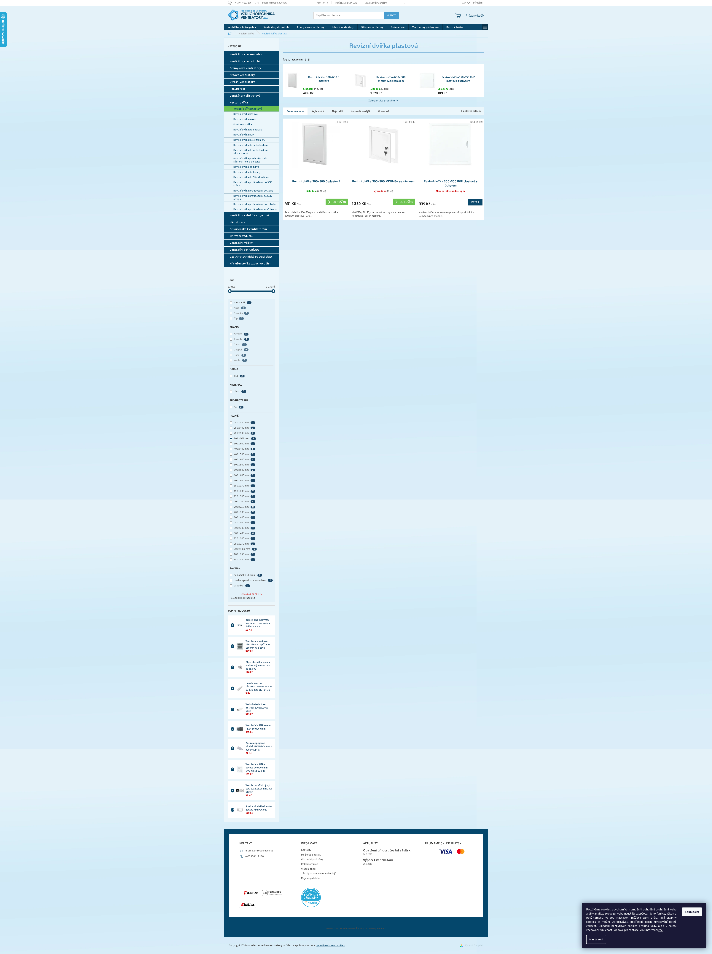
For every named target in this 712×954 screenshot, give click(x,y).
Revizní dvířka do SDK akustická (251, 177)
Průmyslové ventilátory (245, 68)
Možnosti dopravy (346, 3)
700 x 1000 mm (244, 549)
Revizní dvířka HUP (243, 135)
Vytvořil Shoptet (474, 945)
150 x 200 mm (244, 491)
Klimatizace (238, 222)
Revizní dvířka (239, 102)
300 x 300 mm (244, 528)
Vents (239, 360)
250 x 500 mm (244, 433)
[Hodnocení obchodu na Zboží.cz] (247, 905)
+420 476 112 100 (254, 856)
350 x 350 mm (244, 559)
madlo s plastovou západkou (252, 580)
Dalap (239, 344)
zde (660, 930)
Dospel (240, 350)
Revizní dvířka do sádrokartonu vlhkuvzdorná (250, 152)
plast (239, 391)
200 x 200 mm (244, 501)
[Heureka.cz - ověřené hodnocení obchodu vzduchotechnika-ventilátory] (311, 897)
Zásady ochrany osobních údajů (318, 873)
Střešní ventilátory (242, 82)
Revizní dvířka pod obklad (247, 130)
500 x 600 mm (244, 470)
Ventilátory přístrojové (245, 96)
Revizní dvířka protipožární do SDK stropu (252, 197)
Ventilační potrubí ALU (244, 250)
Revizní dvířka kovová (245, 114)
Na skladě (242, 302)
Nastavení (596, 939)
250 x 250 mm (244, 544)
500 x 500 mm (244, 465)
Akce (239, 308)
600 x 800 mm (244, 480)
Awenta (240, 339)
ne (238, 407)
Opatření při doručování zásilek (386, 850)
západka (241, 586)
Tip (238, 318)
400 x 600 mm (244, 459)
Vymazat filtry (250, 594)
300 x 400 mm (244, 533)
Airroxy (240, 334)
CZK (464, 3)
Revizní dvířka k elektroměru (249, 140)
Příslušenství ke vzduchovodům (250, 263)
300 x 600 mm (244, 444)
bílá (238, 376)
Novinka (240, 313)
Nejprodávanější (360, 111)
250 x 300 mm (244, 522)
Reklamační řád (309, 864)
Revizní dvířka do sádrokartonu (250, 145)
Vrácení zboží (308, 869)
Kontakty (322, 3)
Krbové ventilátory (242, 75)
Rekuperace (238, 89)
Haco (239, 355)
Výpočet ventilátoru (378, 860)
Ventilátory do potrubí (245, 61)
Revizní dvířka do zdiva (246, 167)
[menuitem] (242, 27)
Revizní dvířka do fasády (247, 172)
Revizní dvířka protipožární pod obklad (254, 204)
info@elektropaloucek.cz (259, 851)
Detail (475, 202)
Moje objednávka (310, 878)
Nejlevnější (317, 111)
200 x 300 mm (244, 512)
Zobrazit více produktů (381, 100)
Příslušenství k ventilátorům (248, 229)
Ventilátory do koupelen (246, 54)
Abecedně (383, 111)
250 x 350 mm (244, 423)
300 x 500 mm (244, 438)
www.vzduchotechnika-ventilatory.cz (346, 928)
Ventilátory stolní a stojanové (250, 215)
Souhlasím (692, 912)
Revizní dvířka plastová (247, 109)
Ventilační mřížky (241, 243)
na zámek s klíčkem (247, 575)
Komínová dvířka (242, 124)
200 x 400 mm (244, 517)
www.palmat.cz (377, 928)
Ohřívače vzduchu (241, 236)
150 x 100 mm (244, 538)
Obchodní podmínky (376, 3)
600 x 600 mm (244, 475)
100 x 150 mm (244, 554)
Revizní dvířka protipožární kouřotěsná (255, 209)
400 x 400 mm (244, 449)
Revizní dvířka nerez (244, 119)
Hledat (391, 15)
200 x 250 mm (244, 507)
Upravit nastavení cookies (330, 945)
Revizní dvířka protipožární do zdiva (253, 191)
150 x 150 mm (244, 486)
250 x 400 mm (244, 428)
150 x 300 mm (244, 496)
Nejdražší (337, 111)
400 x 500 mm (244, 454)
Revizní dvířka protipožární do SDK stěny (252, 184)
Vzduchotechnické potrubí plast (251, 257)
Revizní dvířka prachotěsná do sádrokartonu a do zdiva (250, 160)
